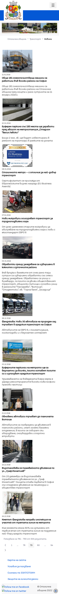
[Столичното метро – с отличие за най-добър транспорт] (17, 155)
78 (25, 545)
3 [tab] (40, 29)
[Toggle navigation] (53, 5)
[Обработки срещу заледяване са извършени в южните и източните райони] (17, 247)
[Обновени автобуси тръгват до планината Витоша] (17, 399)
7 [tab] (52, 29)
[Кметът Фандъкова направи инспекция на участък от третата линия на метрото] (17, 502)
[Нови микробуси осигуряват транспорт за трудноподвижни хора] (17, 201)
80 (39, 545)
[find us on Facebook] (15, 586)
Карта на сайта (17, 559)
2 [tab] (37, 29)
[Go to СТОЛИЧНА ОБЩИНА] (13, 10)
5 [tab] (46, 29)
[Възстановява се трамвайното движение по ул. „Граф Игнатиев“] (17, 450)
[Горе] (55, 591)
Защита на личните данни (23, 578)
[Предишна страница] (5, 545)
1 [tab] (34, 29)
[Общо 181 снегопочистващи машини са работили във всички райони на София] (17, 60)
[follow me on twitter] (14, 590)
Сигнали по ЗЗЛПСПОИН (21, 572)
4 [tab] (43, 29)
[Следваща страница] (5, 550)
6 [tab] (49, 29)
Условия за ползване (19, 566)
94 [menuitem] (53, 545)
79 (32, 545)
